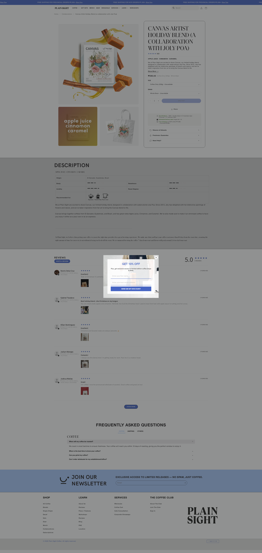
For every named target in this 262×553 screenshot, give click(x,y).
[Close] (156, 257)
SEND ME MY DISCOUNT (131, 289)
